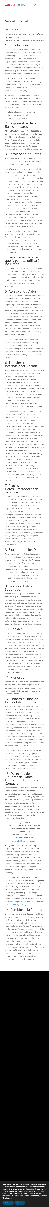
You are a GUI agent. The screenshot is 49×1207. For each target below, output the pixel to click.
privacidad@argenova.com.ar (24, 841)
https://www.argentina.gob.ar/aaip (20, 904)
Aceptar (20, 1203)
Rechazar (8, 1203)
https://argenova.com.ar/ (15, 61)
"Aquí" (25, 1193)
